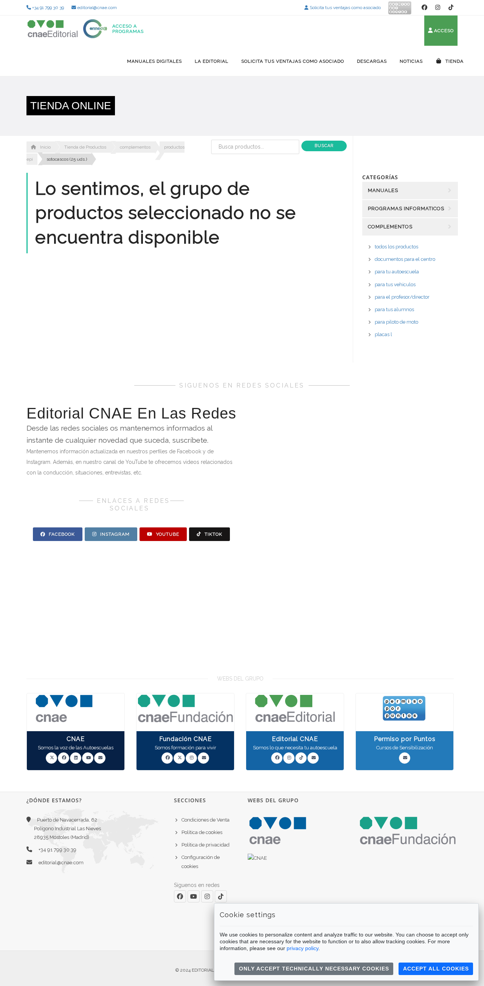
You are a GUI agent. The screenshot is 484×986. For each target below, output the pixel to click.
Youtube (167, 534)
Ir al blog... (416, 602)
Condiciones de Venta (206, 820)
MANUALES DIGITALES (154, 61)
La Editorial (211, 61)
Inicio (45, 147)
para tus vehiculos (395, 284)
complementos (135, 147)
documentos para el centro (405, 259)
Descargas (372, 61)
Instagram (114, 534)
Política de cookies (202, 832)
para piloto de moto (396, 322)
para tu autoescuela (397, 271)
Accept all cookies (436, 969)
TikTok (212, 534)
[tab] (410, 268)
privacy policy (302, 948)
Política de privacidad (206, 845)
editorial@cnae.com (96, 7)
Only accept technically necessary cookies (314, 969)
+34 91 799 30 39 (47, 7)
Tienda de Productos (85, 147)
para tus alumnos (394, 309)
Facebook (61, 534)
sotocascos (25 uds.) (67, 159)
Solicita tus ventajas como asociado (345, 7)
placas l (383, 334)
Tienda (454, 61)
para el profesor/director (402, 297)
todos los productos (396, 247)
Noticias (411, 61)
